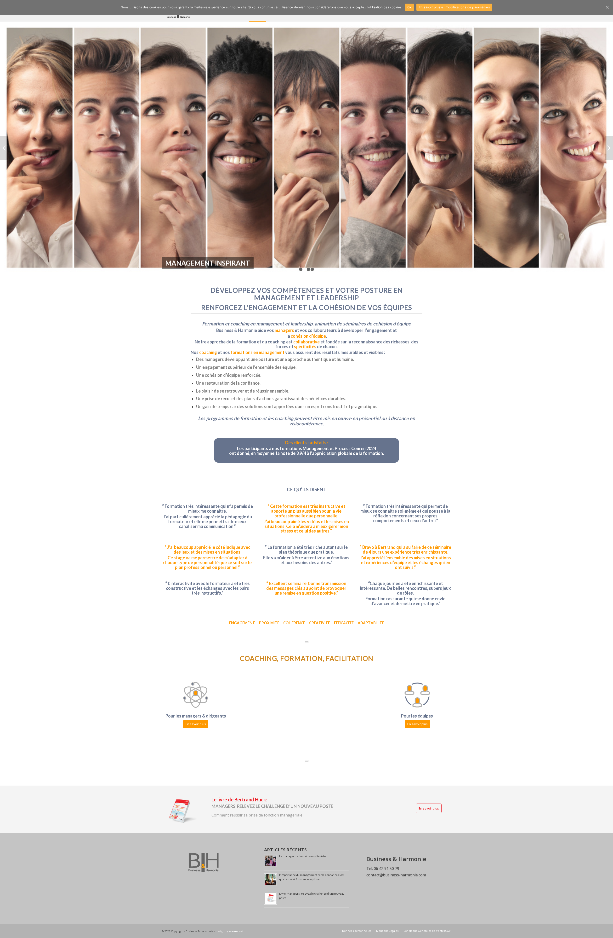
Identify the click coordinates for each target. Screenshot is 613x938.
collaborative (306, 327)
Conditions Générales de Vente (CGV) (427, 916)
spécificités (305, 332)
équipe (319, 321)
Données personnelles (356, 916)
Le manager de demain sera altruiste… (303, 841)
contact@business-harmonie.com (396, 860)
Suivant (609, 140)
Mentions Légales (387, 916)
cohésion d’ (302, 321)
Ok (409, 7)
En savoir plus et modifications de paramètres (454, 7)
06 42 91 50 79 (386, 854)
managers (284, 315)
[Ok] (607, 7)
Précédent (4, 140)
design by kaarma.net (229, 916)
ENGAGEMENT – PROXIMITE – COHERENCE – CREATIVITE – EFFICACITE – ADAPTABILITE (306, 608)
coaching (208, 337)
